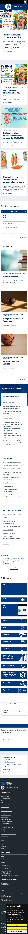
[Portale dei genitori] (22, 666)
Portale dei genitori (8, 665)
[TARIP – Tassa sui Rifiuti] (22, 610)
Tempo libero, (11, 273)
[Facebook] (2, 917)
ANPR (4, 627)
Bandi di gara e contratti (6, 883)
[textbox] (11, 739)
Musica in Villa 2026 (7, 223)
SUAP (4, 599)
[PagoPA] (22, 621)
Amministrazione (5, 792)
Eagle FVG (6, 634)
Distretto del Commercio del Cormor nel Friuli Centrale (9, 657)
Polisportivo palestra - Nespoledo (13, 319)
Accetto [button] (16, 925)
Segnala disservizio (10, 772)
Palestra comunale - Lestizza (12, 362)
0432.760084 (13, 764)
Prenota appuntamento (11, 767)
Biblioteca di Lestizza (12, 276)
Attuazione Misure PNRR (10, 704)
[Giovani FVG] (22, 683)
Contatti (3, 862)
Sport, (4, 314)
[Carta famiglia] (22, 642)
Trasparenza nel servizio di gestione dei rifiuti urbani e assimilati (13, 894)
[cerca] (25, 6)
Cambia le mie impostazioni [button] (17, 931)
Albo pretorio (4, 886)
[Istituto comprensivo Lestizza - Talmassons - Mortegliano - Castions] (22, 675)
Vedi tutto (23, 237)
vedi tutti (14, 568)
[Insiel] (3, 932)
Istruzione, (5, 87)
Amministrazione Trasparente (9, 879)
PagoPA (5, 620)
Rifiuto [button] (16, 928)
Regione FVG (6, 690)
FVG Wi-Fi (6, 648)
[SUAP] (22, 599)
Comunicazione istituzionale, (9, 173)
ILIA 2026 (5, 584)
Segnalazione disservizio (6, 900)
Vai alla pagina (7, 102)
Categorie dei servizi (6, 811)
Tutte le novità (7, 51)
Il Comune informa (12, 87)
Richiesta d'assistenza (6, 896)
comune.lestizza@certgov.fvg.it (11, 875)
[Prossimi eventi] (25, 211)
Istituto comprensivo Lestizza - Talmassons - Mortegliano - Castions (10, 674)
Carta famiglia (7, 641)
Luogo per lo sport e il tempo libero (13, 315)
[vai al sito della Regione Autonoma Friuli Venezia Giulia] (4, 1)
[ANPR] (22, 628)
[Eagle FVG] (22, 635)
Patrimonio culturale (12, 510)
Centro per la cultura (19, 273)
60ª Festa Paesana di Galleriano (10, 227)
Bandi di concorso (5, 884)
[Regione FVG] (22, 690)
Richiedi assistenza (10, 762)
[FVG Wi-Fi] (22, 649)
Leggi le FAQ (8, 759)
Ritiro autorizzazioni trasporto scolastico (12, 36)
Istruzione (7, 458)
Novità (2, 840)
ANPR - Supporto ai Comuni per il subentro (12, 712)
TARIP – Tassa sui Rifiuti (8, 607)
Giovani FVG (6, 683)
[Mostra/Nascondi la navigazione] (2, 6)
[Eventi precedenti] (2, 211)
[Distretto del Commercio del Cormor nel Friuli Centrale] (22, 657)
